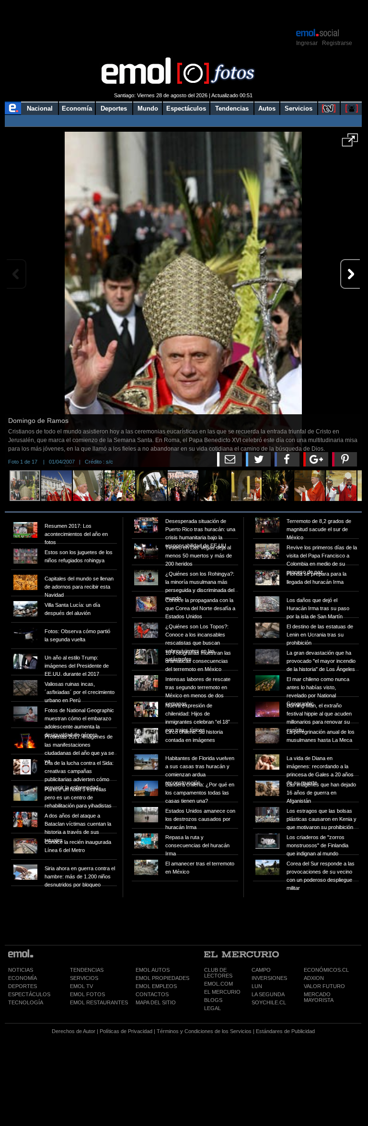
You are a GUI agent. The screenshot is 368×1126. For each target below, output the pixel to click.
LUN (257, 986)
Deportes (114, 108)
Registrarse (337, 43)
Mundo (148, 108)
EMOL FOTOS (87, 994)
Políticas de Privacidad (126, 1031)
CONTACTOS (152, 994)
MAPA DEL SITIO (156, 1002)
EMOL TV (81, 986)
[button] (350, 143)
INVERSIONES (269, 978)
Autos (267, 108)
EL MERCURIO (222, 992)
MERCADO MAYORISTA (319, 997)
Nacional (40, 108)
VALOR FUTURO (324, 986)
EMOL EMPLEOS (156, 986)
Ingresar (307, 43)
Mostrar (183, 13)
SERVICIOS (84, 978)
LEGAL (212, 1008)
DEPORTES (22, 986)
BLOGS (213, 1000)
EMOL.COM (218, 984)
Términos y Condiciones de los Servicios (204, 1031)
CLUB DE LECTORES (218, 972)
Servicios (298, 108)
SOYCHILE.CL (269, 1002)
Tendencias (232, 108)
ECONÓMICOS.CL (326, 970)
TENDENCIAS (87, 970)
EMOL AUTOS (153, 970)
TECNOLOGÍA (25, 1002)
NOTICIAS (20, 970)
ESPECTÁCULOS (29, 994)
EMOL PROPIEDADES (162, 978)
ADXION (314, 978)
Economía (77, 108)
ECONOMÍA (22, 978)
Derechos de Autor (73, 1031)
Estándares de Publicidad (285, 1031)
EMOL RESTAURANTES (99, 1002)
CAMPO (261, 970)
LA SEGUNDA (268, 994)
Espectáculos (186, 108)
